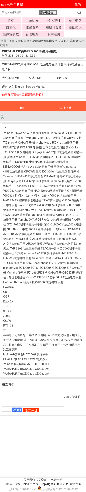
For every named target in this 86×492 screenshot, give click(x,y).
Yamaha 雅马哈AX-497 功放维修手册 (26, 133)
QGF (6, 296)
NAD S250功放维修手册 (49, 191)
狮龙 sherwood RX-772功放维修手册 (55, 142)
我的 (77, 4)
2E (5, 330)
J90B (6, 316)
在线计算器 (54, 27)
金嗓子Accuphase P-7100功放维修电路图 (52, 263)
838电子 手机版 (12, 4)
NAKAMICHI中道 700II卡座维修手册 (29, 229)
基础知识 (75, 27)
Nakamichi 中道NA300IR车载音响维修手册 (42, 162)
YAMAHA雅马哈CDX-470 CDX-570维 (26, 373)
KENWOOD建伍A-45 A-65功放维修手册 (28, 166)
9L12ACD (9, 311)
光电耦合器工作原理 (25, 340)
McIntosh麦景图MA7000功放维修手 (25, 354)
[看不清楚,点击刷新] (17, 410)
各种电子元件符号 (14, 335)
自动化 (11, 27)
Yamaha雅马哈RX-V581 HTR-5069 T (26, 364)
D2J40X (8, 301)
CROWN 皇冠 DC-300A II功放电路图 (47, 171)
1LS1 (6, 306)
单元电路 (75, 20)
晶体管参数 (11, 34)
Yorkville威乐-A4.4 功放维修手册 (35, 239)
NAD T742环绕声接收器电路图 (22, 200)
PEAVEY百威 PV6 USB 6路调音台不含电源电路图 (34, 147)
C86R (6, 292)
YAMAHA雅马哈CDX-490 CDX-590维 (26, 369)
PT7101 (8, 325)
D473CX (8, 287)
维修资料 (32, 27)
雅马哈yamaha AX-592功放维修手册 (38, 253)
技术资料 (53, 20)
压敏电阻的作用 (48, 340)
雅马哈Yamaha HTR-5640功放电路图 (30, 157)
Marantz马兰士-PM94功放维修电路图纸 (43, 210)
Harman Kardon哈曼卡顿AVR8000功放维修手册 (33, 282)
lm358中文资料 (56, 335)
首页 (11, 20)
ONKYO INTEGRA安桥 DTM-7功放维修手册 (53, 277)
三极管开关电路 (58, 345)
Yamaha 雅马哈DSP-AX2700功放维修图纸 (44, 219)
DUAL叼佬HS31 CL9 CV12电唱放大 (25, 359)
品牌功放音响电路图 (45, 41)
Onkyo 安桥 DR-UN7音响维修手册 (28, 181)
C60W (7, 321)
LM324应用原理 (69, 340)
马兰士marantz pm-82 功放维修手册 (43, 138)
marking (32, 20)
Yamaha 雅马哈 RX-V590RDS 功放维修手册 (34, 272)
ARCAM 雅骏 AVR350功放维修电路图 (49, 243)
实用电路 (53, 34)
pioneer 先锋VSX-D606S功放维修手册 (42, 205)
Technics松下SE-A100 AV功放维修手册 (39, 186)
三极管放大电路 (36, 335)
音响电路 (32, 34)
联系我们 (43, 480)
